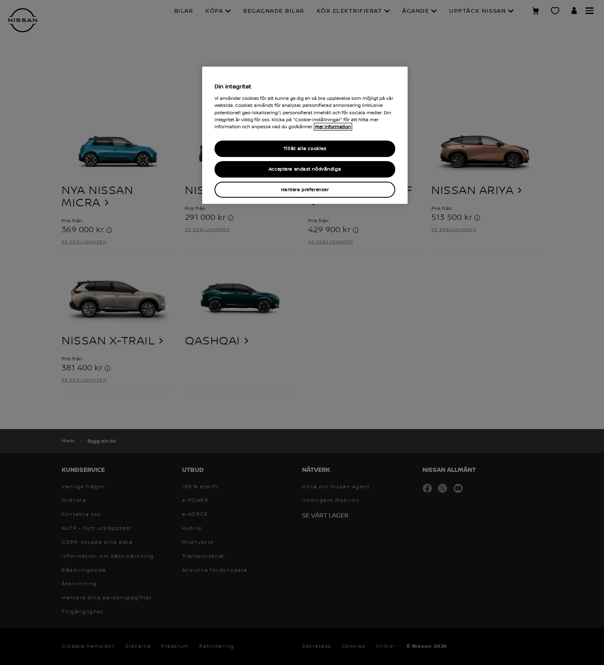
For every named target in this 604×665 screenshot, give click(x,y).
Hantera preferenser (305, 189)
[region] (305, 135)
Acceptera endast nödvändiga (305, 169)
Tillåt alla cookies (305, 148)
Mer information (333, 126)
